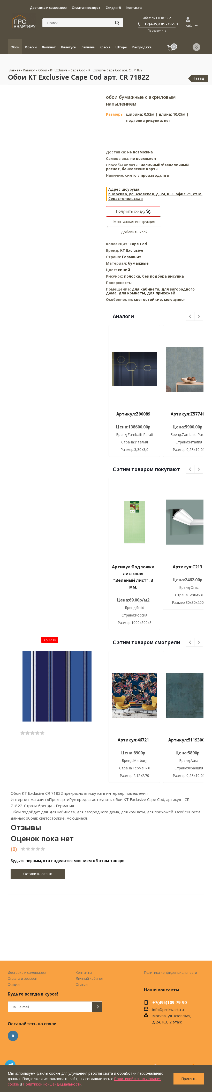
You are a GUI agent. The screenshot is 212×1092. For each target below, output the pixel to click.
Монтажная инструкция (134, 221)
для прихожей (161, 293)
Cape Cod (138, 243)
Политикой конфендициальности (52, 1084)
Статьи (82, 984)
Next (198, 316)
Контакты (84, 972)
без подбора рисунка (163, 276)
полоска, (133, 276)
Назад (198, 78)
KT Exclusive (131, 250)
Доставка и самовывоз (27, 972)
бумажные (138, 263)
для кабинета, (146, 289)
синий (124, 269)
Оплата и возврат (23, 978)
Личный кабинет (90, 978)
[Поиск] (117, 22)
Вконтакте (13, 1036)
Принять (188, 1078)
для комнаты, (132, 293)
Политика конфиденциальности (170, 972)
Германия (131, 256)
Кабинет (192, 26)
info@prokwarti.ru (168, 1009)
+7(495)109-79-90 (161, 23)
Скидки (14, 984)
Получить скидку (131, 211)
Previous (190, 316)
